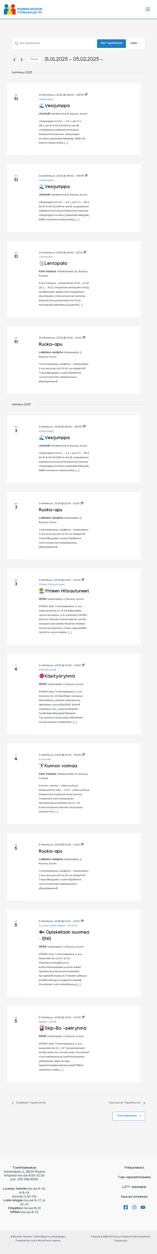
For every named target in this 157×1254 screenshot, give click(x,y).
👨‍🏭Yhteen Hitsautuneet (64, 592)
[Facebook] (125, 1207)
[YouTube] (143, 1207)
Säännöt (107, 1236)
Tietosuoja (120, 1240)
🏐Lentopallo (53, 264)
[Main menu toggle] (148, 9)
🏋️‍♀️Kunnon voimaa (58, 766)
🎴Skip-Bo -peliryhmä (62, 1029)
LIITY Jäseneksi (134, 1187)
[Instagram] (134, 1207)
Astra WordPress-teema (45, 1240)
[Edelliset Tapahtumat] (14, 59)
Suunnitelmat (123, 1236)
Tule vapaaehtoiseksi (134, 1178)
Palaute (95, 1236)
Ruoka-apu (50, 345)
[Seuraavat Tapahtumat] (21, 59)
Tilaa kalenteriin (127, 1116)
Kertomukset (141, 1236)
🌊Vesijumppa (54, 106)
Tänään (34, 59)
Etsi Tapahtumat (111, 43)
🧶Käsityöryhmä (57, 677)
